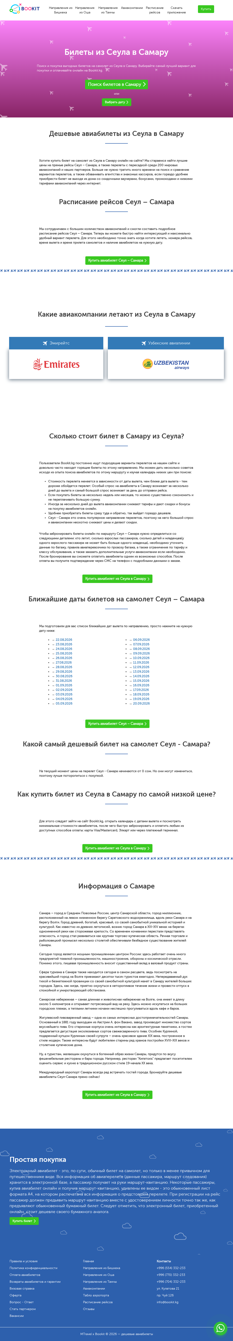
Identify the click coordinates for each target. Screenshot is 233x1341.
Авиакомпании (132, 8)
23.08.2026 (64, 644)
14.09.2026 (141, 676)
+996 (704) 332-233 (171, 1281)
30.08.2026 (64, 676)
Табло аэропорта (96, 1295)
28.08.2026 (64, 667)
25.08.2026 (64, 653)
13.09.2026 (141, 671)
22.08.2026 (64, 639)
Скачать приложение (176, 10)
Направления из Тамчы (108, 10)
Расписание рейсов (155, 10)
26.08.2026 (64, 658)
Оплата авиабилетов (25, 1275)
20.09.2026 (141, 703)
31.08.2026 (64, 680)
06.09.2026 (141, 639)
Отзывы (88, 1309)
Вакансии (17, 1316)
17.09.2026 (141, 690)
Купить (206, 9)
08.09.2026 (141, 649)
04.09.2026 (64, 699)
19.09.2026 (141, 699)
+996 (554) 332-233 (171, 1268)
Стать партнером (23, 1309)
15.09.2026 (141, 680)
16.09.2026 (141, 685)
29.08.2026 (64, 671)
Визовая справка (22, 1288)
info (167, 1302)
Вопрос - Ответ (22, 1302)
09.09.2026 (141, 653)
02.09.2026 (64, 690)
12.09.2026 (141, 667)
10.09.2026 (141, 658)
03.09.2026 (64, 694)
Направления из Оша (84, 10)
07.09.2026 (141, 644)
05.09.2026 (64, 703)
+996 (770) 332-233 (171, 1275)
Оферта (15, 1295)
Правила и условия (24, 1261)
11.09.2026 (141, 662)
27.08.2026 (64, 662)
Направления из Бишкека (60, 10)
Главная (88, 1261)
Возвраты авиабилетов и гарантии (35, 1281)
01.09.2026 (64, 685)
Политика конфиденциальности (33, 1268)
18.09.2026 (141, 694)
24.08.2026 (64, 649)
